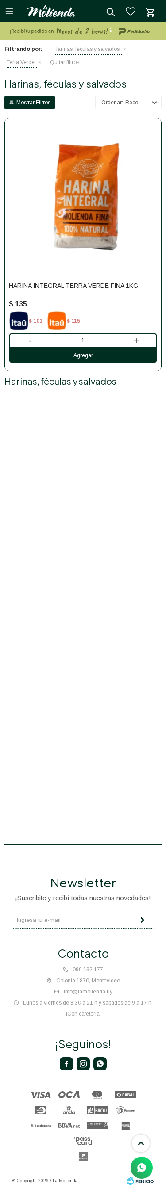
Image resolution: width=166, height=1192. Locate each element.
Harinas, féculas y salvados (87, 49)
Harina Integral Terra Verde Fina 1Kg (73, 285)
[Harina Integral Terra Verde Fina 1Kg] (83, 196)
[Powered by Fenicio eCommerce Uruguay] (140, 1181)
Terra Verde (21, 62)
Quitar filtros (64, 62)
